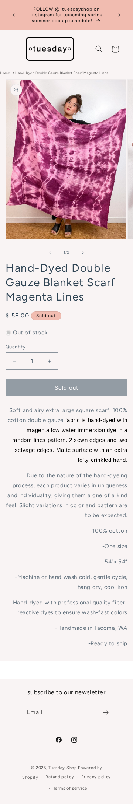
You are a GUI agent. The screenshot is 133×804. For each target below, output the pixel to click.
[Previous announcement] (14, 15)
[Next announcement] (119, 15)
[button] (15, 49)
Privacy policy (96, 777)
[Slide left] (50, 253)
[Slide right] (83, 253)
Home (5, 73)
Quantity (15, 347)
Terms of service (70, 788)
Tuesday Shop (62, 767)
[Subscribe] (106, 712)
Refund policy (59, 777)
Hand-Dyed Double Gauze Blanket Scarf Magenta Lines (61, 73)
